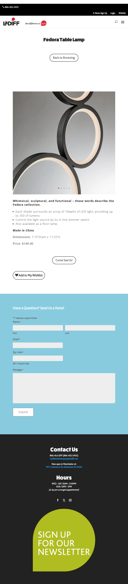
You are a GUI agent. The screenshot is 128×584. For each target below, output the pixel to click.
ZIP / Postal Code (21, 363)
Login (113, 13)
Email (16, 339)
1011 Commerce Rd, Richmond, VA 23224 (64, 467)
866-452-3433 (12, 7)
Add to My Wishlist (30, 275)
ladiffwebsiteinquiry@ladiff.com (64, 458)
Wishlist (122, 13)
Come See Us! (64, 260)
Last (67, 333)
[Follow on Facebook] (57, 500)
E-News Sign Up (100, 13)
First (15, 333)
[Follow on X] (64, 500)
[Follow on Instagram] (70, 500)
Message (18, 369)
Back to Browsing (64, 57)
